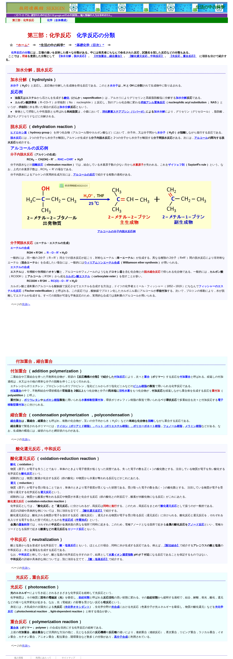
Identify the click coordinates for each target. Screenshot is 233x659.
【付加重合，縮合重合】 (108, 56)
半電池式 (81, 519)
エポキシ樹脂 (51, 399)
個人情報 (18, 657)
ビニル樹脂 (140, 386)
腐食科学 (24, 524)
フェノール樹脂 (172, 426)
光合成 (115, 606)
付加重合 (15, 390)
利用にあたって (43, 657)
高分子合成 (121, 636)
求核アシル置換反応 (153, 102)
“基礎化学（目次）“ (89, 45)
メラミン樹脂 (193, 426)
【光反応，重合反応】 (183, 56)
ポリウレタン (32, 399)
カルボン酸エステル (77, 276)
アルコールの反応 (84, 174)
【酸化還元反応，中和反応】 (146, 56)
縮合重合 (15, 420)
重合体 (14, 627)
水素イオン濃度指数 (121, 554)
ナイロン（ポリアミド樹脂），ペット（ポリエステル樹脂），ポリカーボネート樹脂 (109, 426)
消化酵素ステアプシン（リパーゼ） (124, 111)
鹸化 (66, 97)
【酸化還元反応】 (92, 510)
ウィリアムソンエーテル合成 (102, 262)
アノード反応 (196, 524)
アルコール (201, 137)
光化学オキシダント (77, 606)
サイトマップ (68, 657)
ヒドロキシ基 (18, 132)
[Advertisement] (116, 333)
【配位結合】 (171, 545)
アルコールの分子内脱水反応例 (116, 231)
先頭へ (26, 304)
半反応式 (67, 519)
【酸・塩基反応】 (98, 559)
